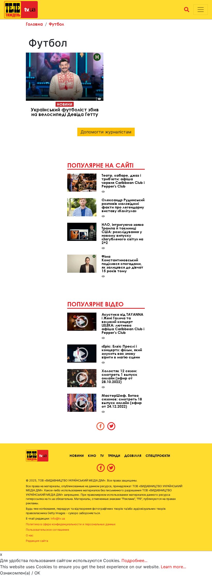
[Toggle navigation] (200, 9)
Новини (64, 104)
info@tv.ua (58, 518)
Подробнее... (134, 560)
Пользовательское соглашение (47, 529)
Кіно (92, 455)
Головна (34, 23)
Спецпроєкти (158, 455)
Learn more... (173, 566)
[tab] (100, 426)
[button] (186, 9)
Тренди (114, 455)
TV (102, 455)
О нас (29, 535)
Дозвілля (132, 455)
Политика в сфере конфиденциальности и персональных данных (71, 524)
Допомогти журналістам (106, 131)
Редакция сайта (37, 541)
